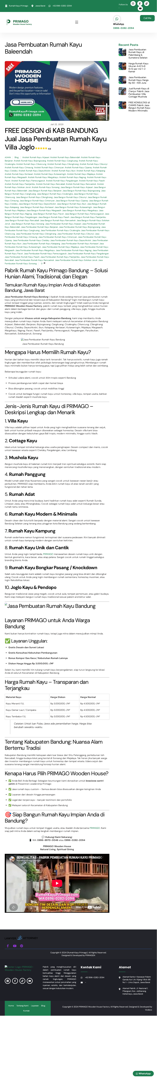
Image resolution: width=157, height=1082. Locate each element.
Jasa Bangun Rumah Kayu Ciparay (72, 200)
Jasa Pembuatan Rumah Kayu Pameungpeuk (45, 253)
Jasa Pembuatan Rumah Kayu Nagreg (74, 250)
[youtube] (15, 945)
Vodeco (148, 1009)
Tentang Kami (22, 1005)
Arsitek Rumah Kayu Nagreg (72, 177)
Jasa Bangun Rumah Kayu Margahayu (80, 210)
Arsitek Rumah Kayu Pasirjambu (20, 184)
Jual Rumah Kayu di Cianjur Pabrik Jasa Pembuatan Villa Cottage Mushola (139, 92)
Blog (17, 157)
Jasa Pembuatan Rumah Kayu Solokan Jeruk (76, 260)
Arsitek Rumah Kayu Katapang (90, 170)
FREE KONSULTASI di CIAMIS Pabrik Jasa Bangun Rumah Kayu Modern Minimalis (139, 106)
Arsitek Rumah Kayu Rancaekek (81, 184)
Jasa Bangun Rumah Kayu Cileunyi (70, 197)
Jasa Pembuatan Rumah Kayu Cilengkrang (36, 233)
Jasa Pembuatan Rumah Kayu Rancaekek (34, 260)
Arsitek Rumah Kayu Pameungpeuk (28, 180)
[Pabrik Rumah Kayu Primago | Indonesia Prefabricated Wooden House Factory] (21, 939)
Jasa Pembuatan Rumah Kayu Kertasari (79, 243)
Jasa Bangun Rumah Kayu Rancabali (22, 220)
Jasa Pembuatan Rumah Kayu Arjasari (63, 224)
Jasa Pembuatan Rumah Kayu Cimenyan (57, 237)
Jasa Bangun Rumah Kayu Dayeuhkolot (37, 204)
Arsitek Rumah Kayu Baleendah (65, 157)
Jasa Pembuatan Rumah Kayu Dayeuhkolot (70, 240)
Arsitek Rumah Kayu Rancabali (50, 184)
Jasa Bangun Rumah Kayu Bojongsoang (81, 190)
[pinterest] (22, 945)
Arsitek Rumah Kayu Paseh (92, 180)
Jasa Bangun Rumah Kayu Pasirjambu (88, 217)
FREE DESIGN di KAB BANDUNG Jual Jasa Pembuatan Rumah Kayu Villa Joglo (55, 139)
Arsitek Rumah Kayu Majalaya (81, 174)
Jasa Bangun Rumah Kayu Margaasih (43, 210)
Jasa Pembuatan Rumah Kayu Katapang (41, 243)
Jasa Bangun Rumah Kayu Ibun (71, 204)
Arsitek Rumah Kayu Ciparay (78, 167)
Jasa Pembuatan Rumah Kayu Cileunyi (75, 233)
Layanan (35, 1005)
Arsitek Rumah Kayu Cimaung (19, 167)
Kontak (26, 1010)
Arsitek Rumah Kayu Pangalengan (62, 180)
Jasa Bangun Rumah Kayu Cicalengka (55, 194)
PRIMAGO (48, 554)
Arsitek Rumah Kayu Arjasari (35, 157)
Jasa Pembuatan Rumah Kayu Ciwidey (31, 240)
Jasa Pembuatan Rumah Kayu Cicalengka (60, 230)
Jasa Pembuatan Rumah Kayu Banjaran (39, 227)
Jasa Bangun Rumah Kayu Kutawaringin (73, 207)
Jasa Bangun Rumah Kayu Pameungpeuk (84, 214)
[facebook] (8, 945)
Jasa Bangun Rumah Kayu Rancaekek (58, 220)
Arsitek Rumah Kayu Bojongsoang (30, 160)
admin (8, 157)
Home (11, 1005)
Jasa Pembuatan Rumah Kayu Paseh (22, 257)
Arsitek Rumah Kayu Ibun (63, 170)
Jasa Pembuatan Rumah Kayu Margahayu (35, 250)
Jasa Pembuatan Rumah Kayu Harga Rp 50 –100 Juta (138, 80)
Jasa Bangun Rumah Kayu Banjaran (45, 190)
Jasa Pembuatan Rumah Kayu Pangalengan (88, 253)
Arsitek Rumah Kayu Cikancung (31, 164)
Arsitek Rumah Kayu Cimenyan (49, 167)
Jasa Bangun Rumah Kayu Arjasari (77, 187)
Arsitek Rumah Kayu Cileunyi (93, 164)
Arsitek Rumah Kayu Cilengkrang (63, 164)
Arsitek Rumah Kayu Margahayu (43, 177)
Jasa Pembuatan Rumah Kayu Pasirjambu (60, 257)
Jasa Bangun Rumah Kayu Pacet (48, 214)
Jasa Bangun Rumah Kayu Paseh (53, 217)
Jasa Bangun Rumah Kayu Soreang (27, 224)
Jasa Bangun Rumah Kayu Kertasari (37, 207)
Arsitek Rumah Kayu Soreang (46, 187)
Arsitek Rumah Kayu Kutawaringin (50, 174)
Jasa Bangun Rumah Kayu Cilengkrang (34, 197)
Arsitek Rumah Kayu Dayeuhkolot (35, 170)
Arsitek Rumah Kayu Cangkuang (62, 160)
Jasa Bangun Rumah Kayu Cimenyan (37, 200)
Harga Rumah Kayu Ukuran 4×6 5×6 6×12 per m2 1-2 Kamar (138, 67)
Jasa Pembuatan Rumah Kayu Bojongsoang (79, 227)
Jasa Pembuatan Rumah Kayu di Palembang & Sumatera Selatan (138, 53)
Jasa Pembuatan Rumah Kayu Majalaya (60, 247)
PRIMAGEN (90, 955)
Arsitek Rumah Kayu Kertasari (19, 174)
